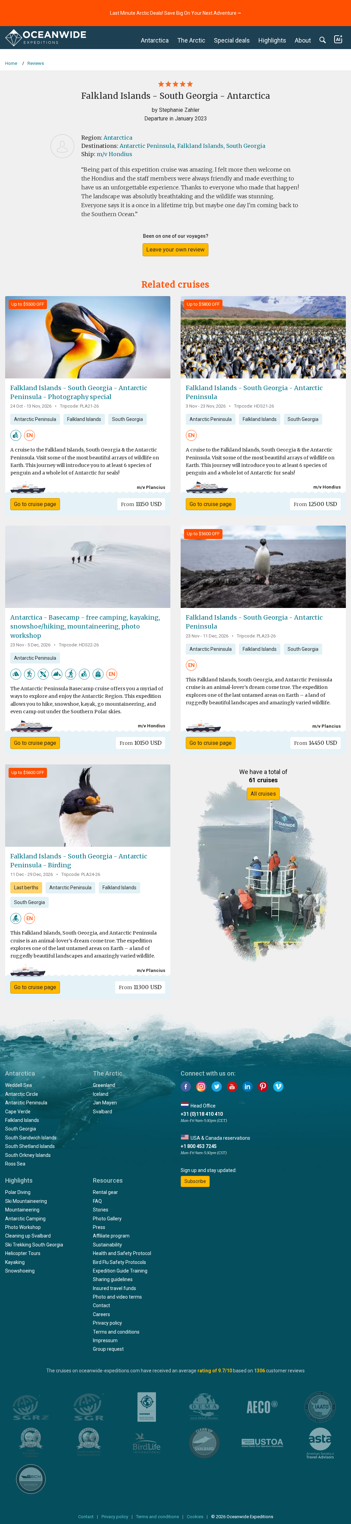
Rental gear (105, 1192)
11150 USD (141, 504)
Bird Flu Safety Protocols (119, 1262)
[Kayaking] (43, 674)
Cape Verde (18, 1111)
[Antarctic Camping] (15, 674)
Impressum (105, 1340)
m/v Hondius (114, 154)
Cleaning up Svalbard (28, 1236)
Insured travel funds (114, 1288)
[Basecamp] (98, 674)
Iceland (100, 1094)
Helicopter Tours (22, 1253)
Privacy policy (107, 1323)
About (303, 40)
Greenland (104, 1085)
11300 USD (140, 987)
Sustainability (107, 1244)
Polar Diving (18, 1192)
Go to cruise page (35, 504)
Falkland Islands (84, 419)
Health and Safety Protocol (122, 1253)
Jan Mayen (105, 1102)
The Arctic (191, 40)
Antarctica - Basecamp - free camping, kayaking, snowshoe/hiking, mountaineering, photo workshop (85, 626)
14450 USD (315, 742)
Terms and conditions (116, 1332)
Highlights (272, 40)
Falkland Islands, (201, 145)
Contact (101, 1305)
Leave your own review (175, 249)
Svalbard (102, 1111)
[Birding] (15, 918)
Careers (101, 1314)
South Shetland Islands (30, 1146)
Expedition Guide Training (120, 1271)
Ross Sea (15, 1164)
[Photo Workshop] (15, 435)
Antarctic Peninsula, (148, 145)
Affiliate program (111, 1236)
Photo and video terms (117, 1297)
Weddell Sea (18, 1085)
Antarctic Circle (21, 1094)
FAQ (97, 1201)
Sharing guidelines (113, 1279)
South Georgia (245, 145)
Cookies (195, 1516)
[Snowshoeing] (70, 674)
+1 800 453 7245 (199, 1146)
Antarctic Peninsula (35, 419)
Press (99, 1227)
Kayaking (15, 1262)
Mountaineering (22, 1209)
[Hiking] (29, 674)
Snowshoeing (20, 1271)
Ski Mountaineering (26, 1201)
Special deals (232, 40)
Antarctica (155, 40)
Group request (108, 1349)
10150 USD (140, 742)
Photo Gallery (107, 1218)
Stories (100, 1209)
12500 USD (315, 504)
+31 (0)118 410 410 (202, 1114)
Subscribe (195, 1181)
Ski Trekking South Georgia (34, 1244)
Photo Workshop (23, 1227)
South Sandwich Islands (31, 1137)
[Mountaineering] (56, 674)
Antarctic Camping (25, 1218)
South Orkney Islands (28, 1155)
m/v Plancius (151, 487)
